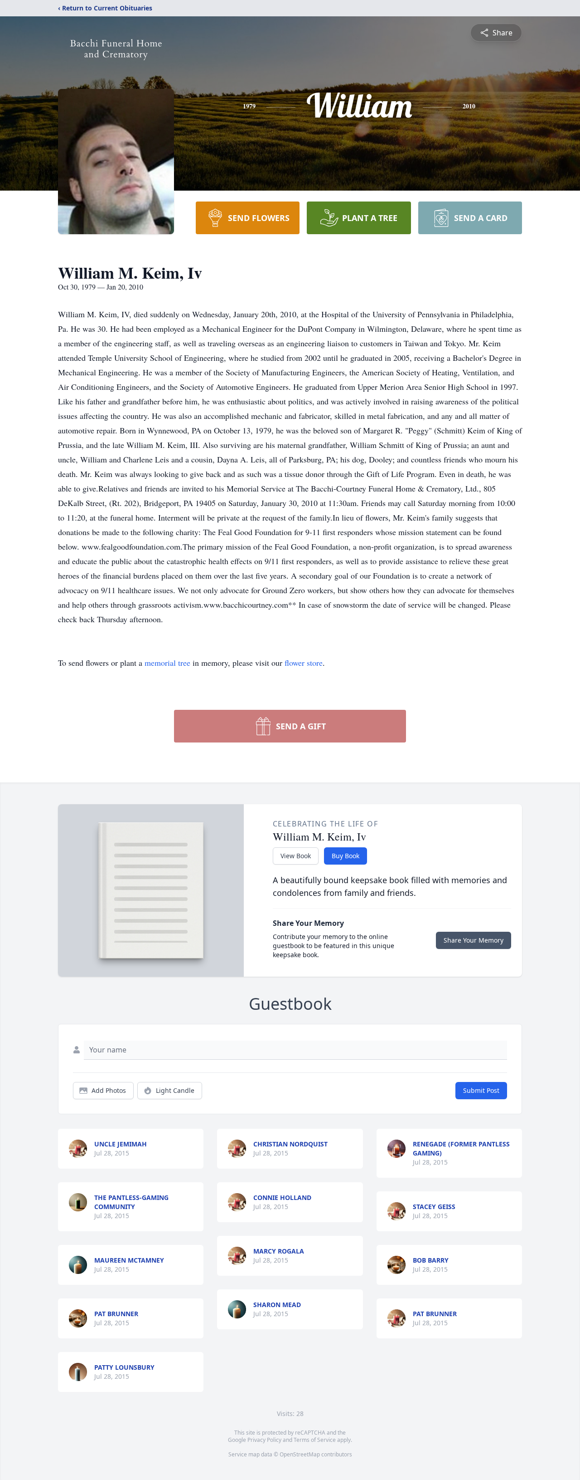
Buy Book (345, 855)
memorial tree (167, 662)
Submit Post (481, 1090)
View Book (295, 855)
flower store (304, 662)
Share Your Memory (473, 940)
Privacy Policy (264, 1440)
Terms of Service (315, 1440)
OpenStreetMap (300, 1454)
